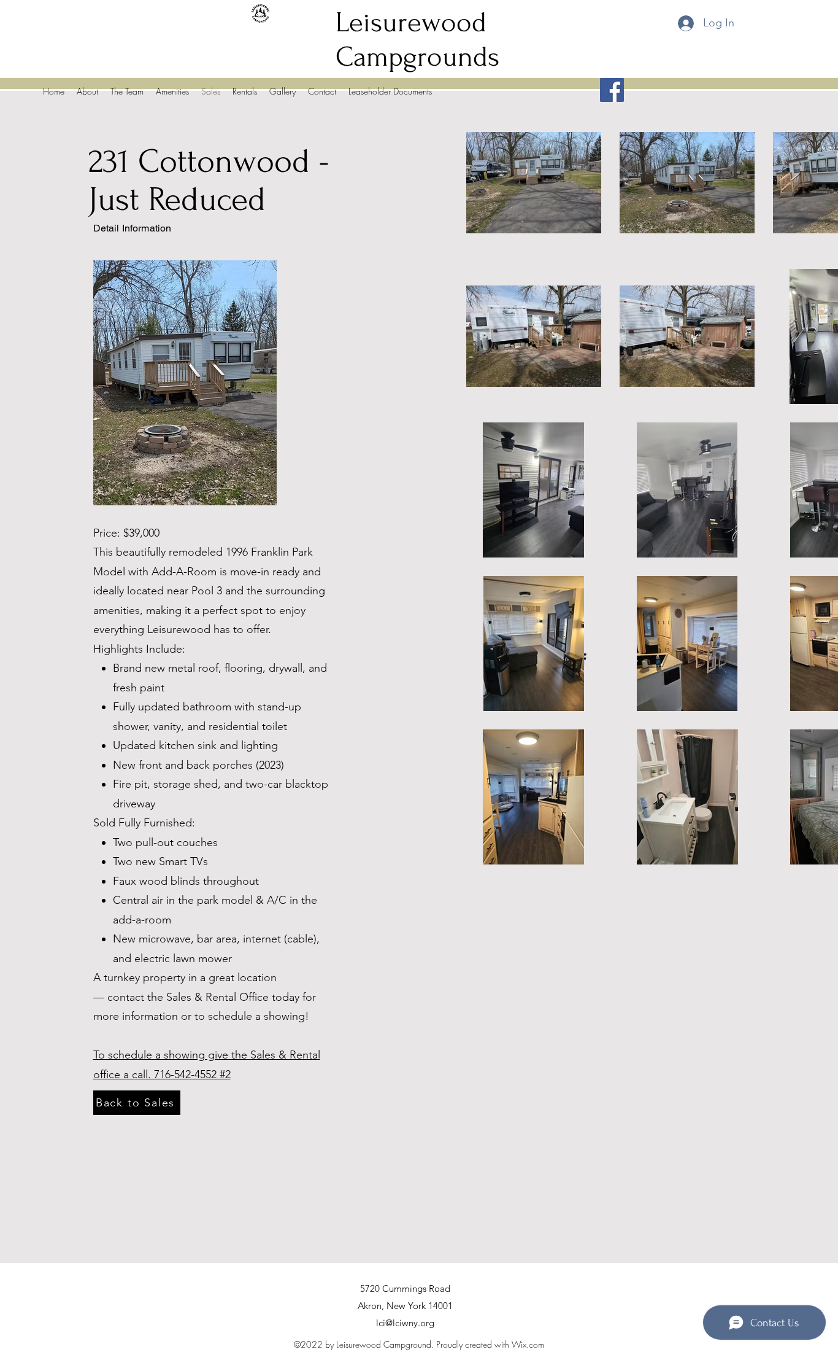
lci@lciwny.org (405, 1323)
